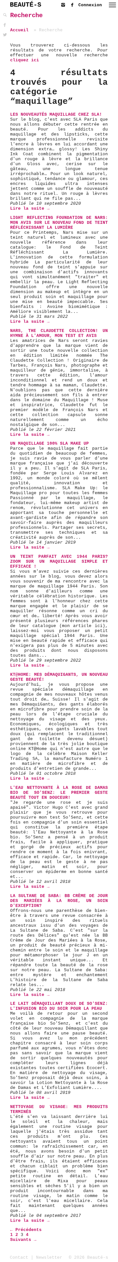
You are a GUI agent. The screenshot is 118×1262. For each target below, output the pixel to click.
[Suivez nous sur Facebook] (73, 4)
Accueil (19, 30)
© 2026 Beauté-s (88, 1257)
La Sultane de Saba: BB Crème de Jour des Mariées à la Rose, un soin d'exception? (59, 900)
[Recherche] (5, 15)
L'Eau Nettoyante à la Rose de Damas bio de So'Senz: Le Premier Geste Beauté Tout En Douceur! (59, 792)
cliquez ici (24, 60)
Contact (19, 1257)
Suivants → (23, 1239)
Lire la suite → (29, 208)
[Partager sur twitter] (5, 35)
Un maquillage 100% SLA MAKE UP (49, 443)
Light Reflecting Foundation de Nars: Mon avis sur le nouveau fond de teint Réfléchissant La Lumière (59, 222)
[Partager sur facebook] (5, 25)
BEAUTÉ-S (25, 5)
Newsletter (49, 1257)
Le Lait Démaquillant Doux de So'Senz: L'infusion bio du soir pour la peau (59, 1006)
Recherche (26, 15)
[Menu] (112, 5)
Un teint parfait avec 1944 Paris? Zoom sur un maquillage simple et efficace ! (59, 561)
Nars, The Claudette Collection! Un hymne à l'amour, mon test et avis (59, 333)
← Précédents (26, 1229)
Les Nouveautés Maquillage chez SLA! (56, 114)
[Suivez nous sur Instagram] (64, 4)
